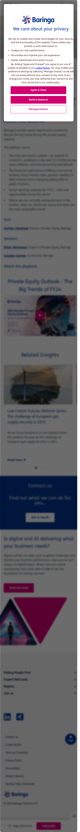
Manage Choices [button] (38, 109)
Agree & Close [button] (38, 90)
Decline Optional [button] (38, 99)
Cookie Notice (42, 67)
